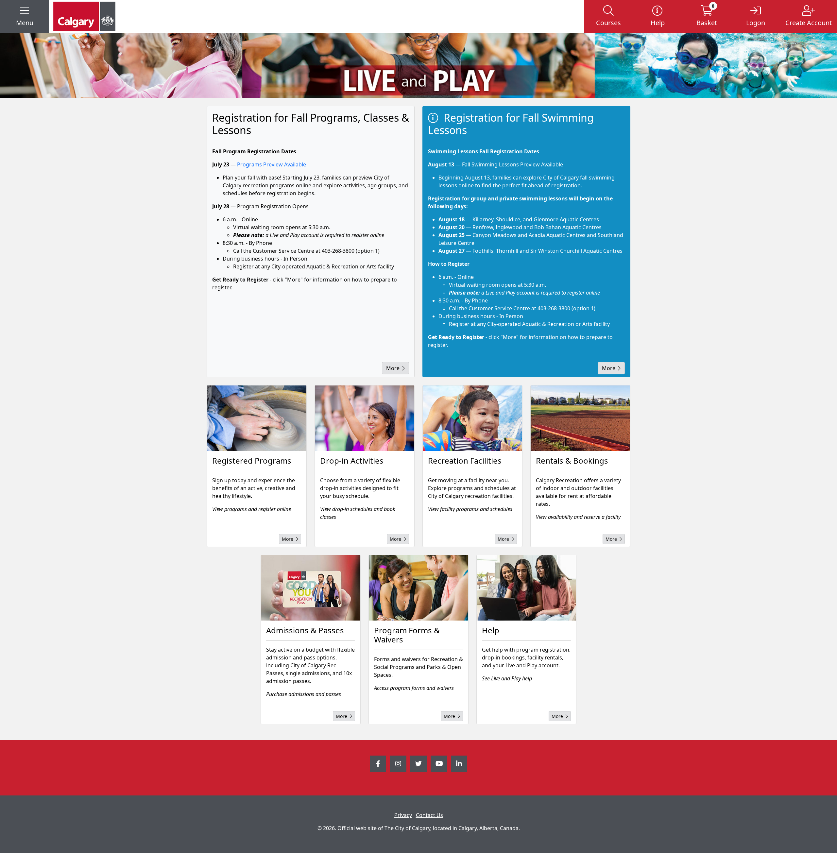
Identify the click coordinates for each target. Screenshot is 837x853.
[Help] (526, 588)
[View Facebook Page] (378, 764)
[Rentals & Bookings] (580, 418)
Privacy (403, 815)
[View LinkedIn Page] (459, 764)
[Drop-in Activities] (364, 418)
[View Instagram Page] (398, 764)
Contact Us (429, 815)
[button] (24, 16)
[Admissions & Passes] (310, 588)
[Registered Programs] (256, 418)
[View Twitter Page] (418, 764)
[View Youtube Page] (439, 764)
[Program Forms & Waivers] (418, 588)
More (393, 368)
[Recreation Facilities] (472, 418)
